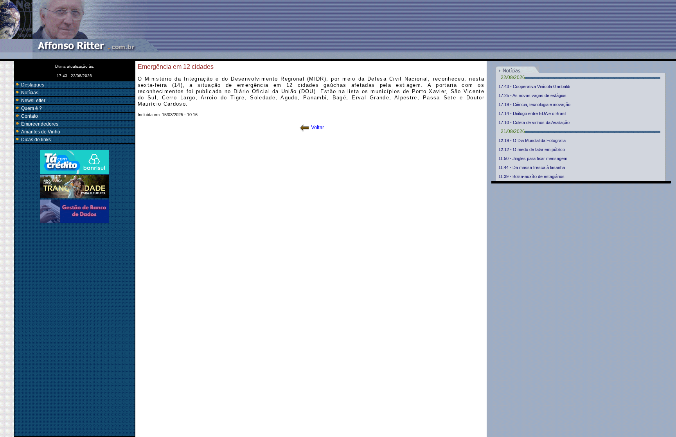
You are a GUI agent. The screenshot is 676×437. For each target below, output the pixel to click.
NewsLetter (32, 100)
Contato (29, 116)
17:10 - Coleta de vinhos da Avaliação (534, 122)
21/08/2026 (513, 131)
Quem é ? (31, 108)
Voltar (317, 127)
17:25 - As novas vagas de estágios (532, 95)
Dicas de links (35, 139)
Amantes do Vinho (40, 132)
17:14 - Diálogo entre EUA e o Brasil (532, 113)
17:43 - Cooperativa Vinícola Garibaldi (534, 86)
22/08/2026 (513, 77)
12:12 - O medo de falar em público (531, 149)
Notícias (29, 92)
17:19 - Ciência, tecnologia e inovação (534, 104)
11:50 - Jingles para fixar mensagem (532, 158)
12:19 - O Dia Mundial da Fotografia (532, 140)
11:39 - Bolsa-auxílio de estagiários (531, 176)
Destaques (32, 85)
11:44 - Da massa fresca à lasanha (531, 167)
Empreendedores (39, 124)
